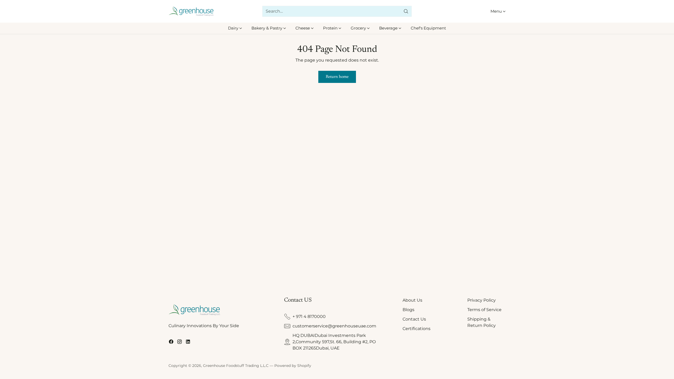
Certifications (416, 328)
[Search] (406, 11)
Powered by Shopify (292, 365)
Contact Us (414, 319)
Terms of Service (484, 309)
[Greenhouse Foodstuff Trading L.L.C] (191, 11)
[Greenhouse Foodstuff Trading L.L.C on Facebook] (171, 342)
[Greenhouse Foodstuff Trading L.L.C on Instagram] (179, 342)
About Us (412, 300)
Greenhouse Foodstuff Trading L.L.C (236, 365)
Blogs (408, 309)
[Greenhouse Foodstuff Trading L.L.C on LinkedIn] (188, 342)
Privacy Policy (481, 300)
